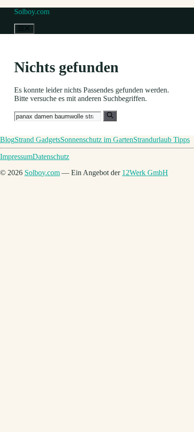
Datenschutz (50, 156)
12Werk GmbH (145, 173)
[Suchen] (110, 115)
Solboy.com (31, 12)
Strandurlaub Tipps (161, 140)
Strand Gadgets (37, 140)
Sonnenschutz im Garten (96, 140)
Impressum (16, 156)
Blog (7, 140)
